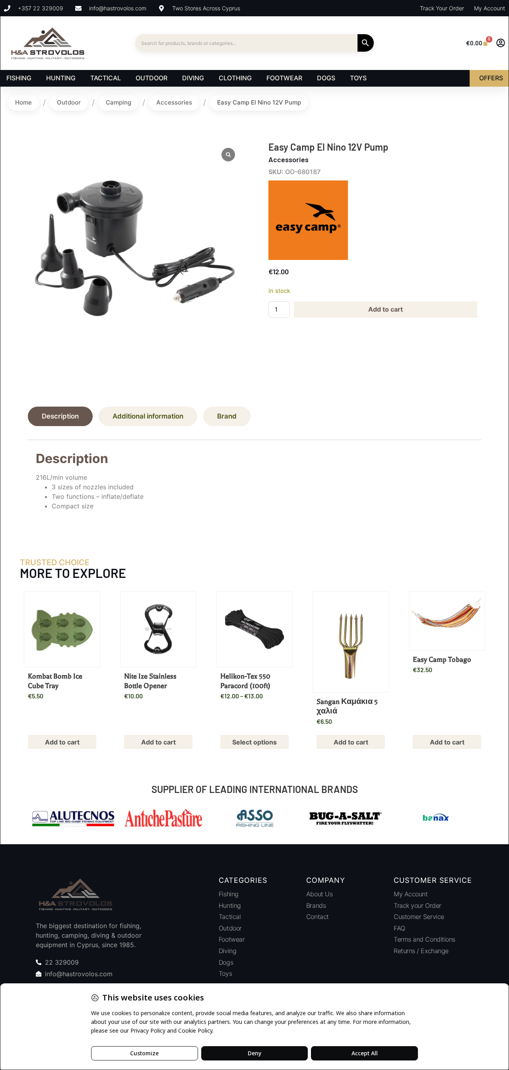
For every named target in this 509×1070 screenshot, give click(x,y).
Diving (227, 951)
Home (23, 102)
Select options (254, 742)
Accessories (174, 102)
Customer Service (419, 917)
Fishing (229, 894)
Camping (118, 102)
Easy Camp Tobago (442, 659)
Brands (316, 905)
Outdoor (69, 102)
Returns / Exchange (421, 951)
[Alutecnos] (73, 819)
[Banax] (435, 819)
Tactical (230, 917)
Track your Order (417, 905)
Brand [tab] (227, 416)
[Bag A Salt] (345, 819)
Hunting (230, 905)
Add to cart (385, 309)
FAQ (399, 928)
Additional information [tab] (148, 416)
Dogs (226, 962)
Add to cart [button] (62, 742)
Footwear (232, 939)
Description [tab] (60, 416)
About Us (319, 894)
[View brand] (308, 258)
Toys (225, 973)
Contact (317, 917)
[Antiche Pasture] (163, 819)
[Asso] (254, 819)
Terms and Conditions (424, 939)
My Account (411, 894)
